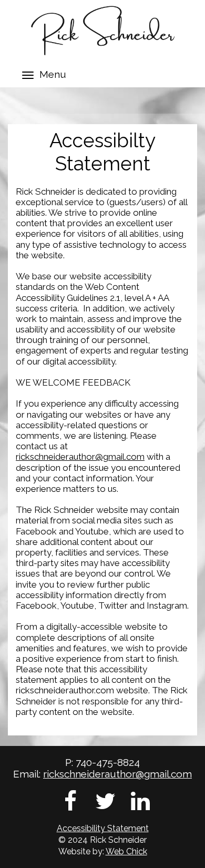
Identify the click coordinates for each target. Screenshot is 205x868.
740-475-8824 (108, 762)
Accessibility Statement (103, 828)
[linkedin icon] (140, 801)
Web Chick (126, 851)
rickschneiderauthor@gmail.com (80, 456)
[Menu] (27, 75)
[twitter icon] (105, 801)
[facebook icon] (70, 801)
